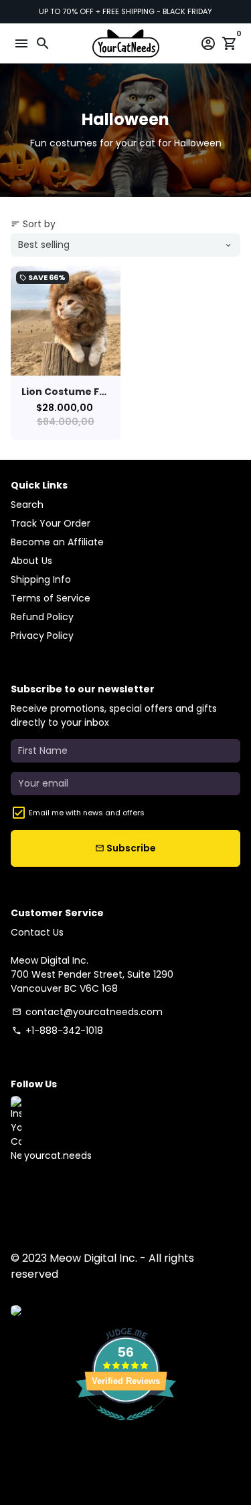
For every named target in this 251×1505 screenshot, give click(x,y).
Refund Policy (42, 617)
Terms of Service (50, 598)
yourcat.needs (56, 1155)
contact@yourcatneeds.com (87, 1011)
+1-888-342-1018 (57, 1030)
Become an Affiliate (57, 542)
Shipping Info (41, 579)
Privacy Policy (42, 635)
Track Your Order (50, 523)
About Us (31, 560)
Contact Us (37, 932)
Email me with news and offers (87, 812)
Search (27, 504)
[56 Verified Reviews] (125, 1427)
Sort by (33, 224)
